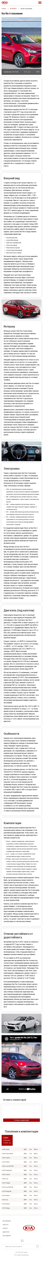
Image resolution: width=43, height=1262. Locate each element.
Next (37, 309)
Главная (4, 8)
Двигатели (6, 1232)
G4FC (25, 1166)
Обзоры (5, 1228)
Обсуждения (7, 1235)
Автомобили (13, 8)
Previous (6, 309)
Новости (5, 1224)
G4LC (25, 1149)
